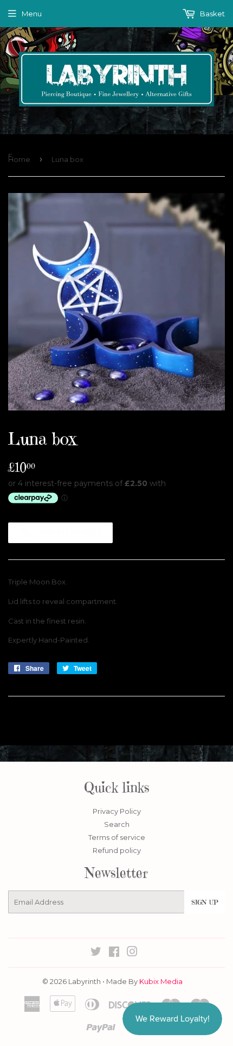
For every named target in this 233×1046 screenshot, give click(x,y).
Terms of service (116, 837)
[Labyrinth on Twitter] (95, 953)
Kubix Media (161, 981)
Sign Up (204, 902)
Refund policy (117, 850)
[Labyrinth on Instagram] (132, 953)
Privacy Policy (117, 811)
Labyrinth (84, 981)
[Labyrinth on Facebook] (114, 953)
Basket (211, 13)
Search (117, 824)
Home (19, 159)
